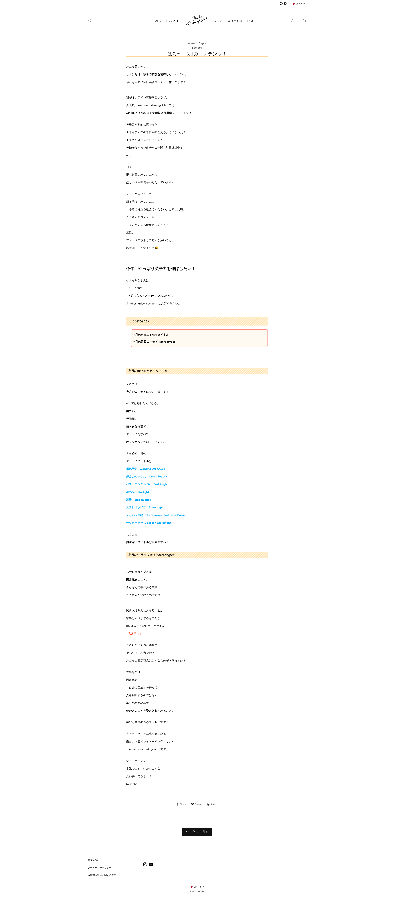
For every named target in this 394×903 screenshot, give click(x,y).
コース (218, 20)
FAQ (250, 20)
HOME (157, 20)
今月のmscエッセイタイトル (151, 334)
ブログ (200, 43)
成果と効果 (235, 20)
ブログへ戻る (199, 831)
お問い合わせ (95, 859)
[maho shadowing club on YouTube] (151, 864)
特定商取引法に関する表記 (102, 875)
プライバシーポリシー (100, 867)
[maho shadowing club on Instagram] (145, 864)
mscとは (172, 20)
